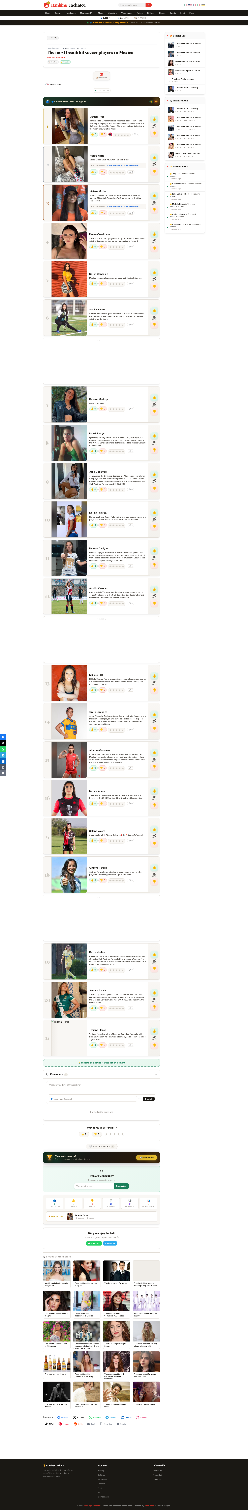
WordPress (149, 1506)
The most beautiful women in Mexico (123, 165)
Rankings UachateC (92, 1506)
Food (182, 13)
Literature (112, 13)
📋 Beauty (53, 38)
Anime (140, 13)
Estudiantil (102, 1479)
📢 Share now (146, 1157)
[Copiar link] (3, 767)
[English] (190, 4)
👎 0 (102, 134)
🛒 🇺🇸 (52, 84)
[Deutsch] (203, 5)
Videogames (126, 13)
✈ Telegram (110, 1243)
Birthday (151, 13)
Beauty (58, 13)
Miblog (101, 1471)
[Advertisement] (102, 363)
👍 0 (93, 134)
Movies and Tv (87, 13)
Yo (99, 1492)
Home (48, 13)
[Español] (186, 5)
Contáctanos (103, 1497)
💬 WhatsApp (94, 1243)
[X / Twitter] (3, 743)
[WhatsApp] (3, 749)
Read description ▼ (56, 57)
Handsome (71, 13)
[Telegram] (3, 755)
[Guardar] (3, 773)
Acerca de (157, 1471)
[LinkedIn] (3, 761)
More (192, 13)
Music (100, 13)
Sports (173, 13)
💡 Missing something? (101, 1062)
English (101, 1488)
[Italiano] (199, 5)
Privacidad (157, 1475)
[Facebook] (3, 737)
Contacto (157, 1479)
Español (101, 1484)
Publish (148, 1099)
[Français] (194, 5)
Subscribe (121, 1186)
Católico (101, 1475)
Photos (162, 13)
